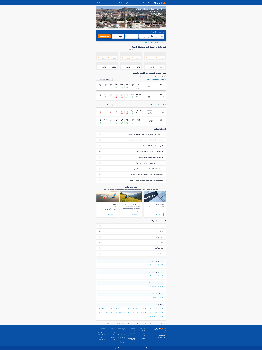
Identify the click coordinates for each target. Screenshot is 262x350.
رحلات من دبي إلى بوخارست (159, 309)
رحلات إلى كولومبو (101, 339)
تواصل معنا (132, 333)
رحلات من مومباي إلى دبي (107, 312)
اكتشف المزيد (157, 214)
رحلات (155, 42)
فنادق (114, 334)
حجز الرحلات (142, 328)
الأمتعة (143, 335)
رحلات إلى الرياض (101, 332)
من (162, 34)
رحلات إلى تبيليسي (103, 329)
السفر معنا (141, 3)
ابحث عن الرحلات (104, 36)
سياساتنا (164, 333)
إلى (150, 34)
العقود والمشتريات (121, 334)
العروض (143, 330)
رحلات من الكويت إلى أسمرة (157, 264)
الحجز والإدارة (148, 3)
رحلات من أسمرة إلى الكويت (157, 297)
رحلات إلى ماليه (102, 337)
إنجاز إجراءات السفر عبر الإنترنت (121, 329)
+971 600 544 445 (162, 337)
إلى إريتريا (150, 42)
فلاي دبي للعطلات (111, 337)
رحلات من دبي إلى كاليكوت (123, 308)
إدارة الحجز (133, 328)
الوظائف (113, 339)
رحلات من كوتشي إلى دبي (123, 312)
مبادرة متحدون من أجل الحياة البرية (131, 339)
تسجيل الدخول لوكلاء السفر (122, 341)
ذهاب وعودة (160, 31)
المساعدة (120, 3)
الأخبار (134, 330)
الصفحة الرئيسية (162, 42)
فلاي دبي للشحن (131, 335)
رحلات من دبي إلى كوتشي (140, 308)
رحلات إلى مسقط (101, 334)
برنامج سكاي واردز (127, 3)
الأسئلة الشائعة (122, 332)
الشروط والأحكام (162, 335)
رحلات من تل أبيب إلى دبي (157, 316)
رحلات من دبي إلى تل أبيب (107, 308)
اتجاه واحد (152, 31)
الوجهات (135, 3)
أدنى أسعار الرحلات (113, 329)
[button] (131, 134)
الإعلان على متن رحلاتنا (122, 337)
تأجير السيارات (112, 332)
